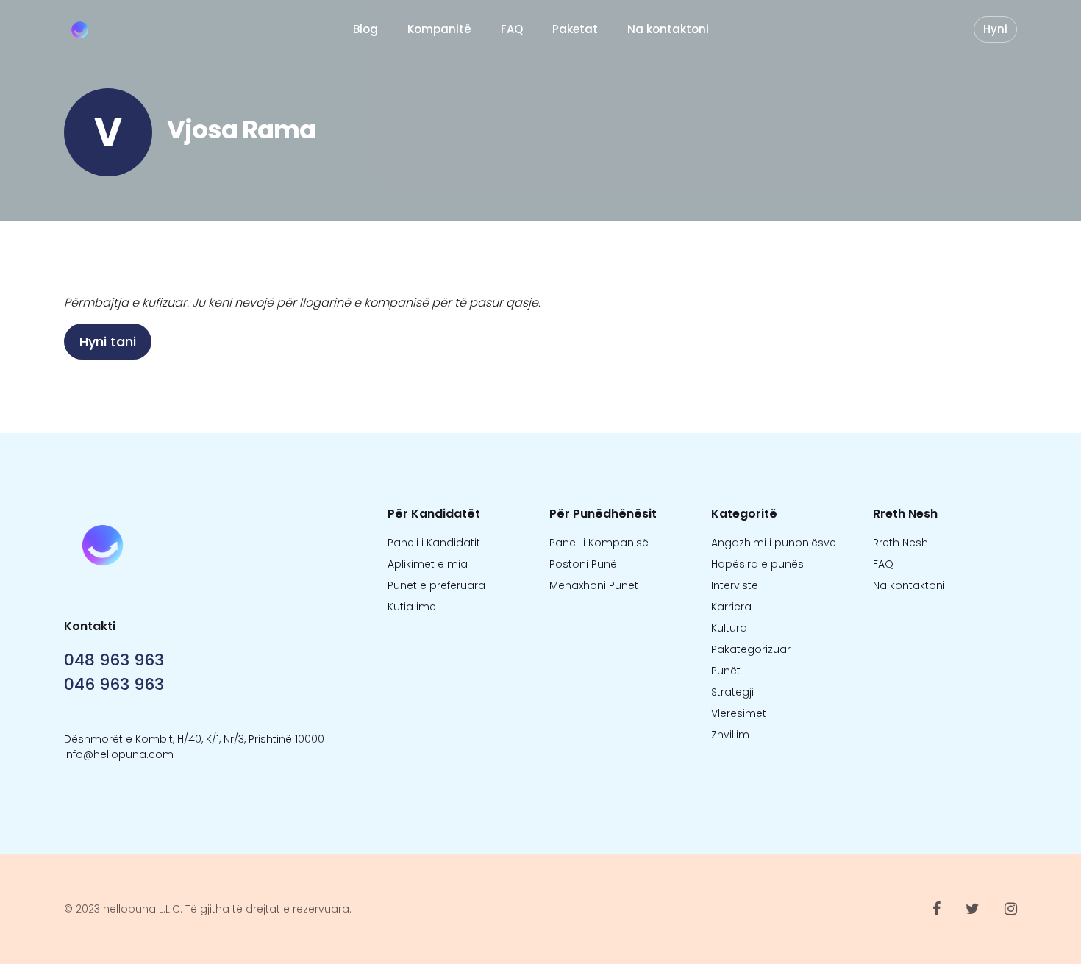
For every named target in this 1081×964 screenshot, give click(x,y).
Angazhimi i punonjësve (773, 542)
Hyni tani (107, 341)
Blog (365, 29)
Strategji (732, 692)
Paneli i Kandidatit (434, 542)
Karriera (731, 606)
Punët (726, 670)
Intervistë (734, 585)
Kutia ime (412, 606)
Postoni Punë (583, 564)
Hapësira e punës (757, 564)
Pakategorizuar (751, 649)
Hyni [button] (995, 29)
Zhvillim (730, 734)
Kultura (729, 628)
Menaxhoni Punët (593, 585)
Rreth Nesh (900, 542)
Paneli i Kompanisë (599, 542)
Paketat (575, 29)
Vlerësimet (738, 713)
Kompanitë (439, 29)
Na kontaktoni (668, 29)
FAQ (512, 29)
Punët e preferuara (436, 585)
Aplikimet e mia (428, 564)
